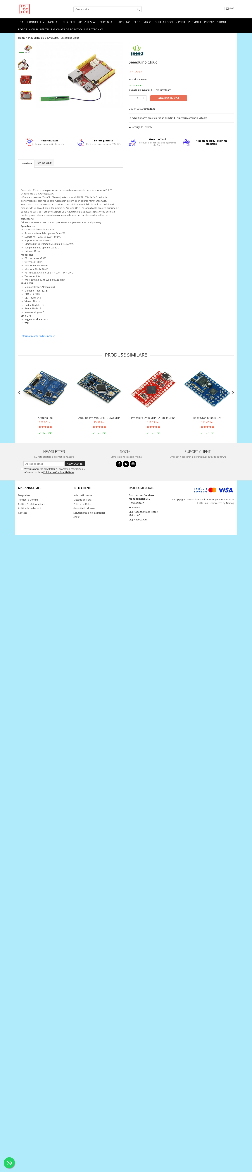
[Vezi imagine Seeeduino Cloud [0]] (26, 48)
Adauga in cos (168, 98)
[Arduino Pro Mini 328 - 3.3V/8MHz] (99, 389)
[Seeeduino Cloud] (79, 75)
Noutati (53, 22)
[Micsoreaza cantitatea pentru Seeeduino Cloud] (131, 98)
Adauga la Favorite (142, 127)
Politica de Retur (82, 504)
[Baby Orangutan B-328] (207, 389)
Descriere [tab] (26, 163)
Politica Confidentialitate (31, 504)
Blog (137, 22)
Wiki (27, 322)
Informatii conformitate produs (38, 336)
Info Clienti (82, 488)
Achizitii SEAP (87, 22)
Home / (23, 37)
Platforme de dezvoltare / (44, 37)
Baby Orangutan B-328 (207, 418)
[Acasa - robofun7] (36, 9)
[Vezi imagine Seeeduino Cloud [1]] (26, 64)
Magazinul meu (30, 488)
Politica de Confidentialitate (58, 472)
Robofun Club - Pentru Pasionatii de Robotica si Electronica (60, 29)
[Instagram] (133, 464)
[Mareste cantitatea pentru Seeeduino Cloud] (143, 98)
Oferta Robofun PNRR (170, 22)
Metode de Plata (82, 499)
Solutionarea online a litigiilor (89, 512)
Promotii (194, 22)
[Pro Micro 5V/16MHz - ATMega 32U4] (153, 389)
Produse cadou (215, 22)
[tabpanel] (79, 75)
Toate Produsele (30, 22)
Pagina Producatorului (37, 319)
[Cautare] (138, 9)
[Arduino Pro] (45, 389)
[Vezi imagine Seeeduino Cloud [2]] (26, 79)
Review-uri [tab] (44, 162)
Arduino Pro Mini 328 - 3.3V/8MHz (99, 418)
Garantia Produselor (84, 508)
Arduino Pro (45, 418)
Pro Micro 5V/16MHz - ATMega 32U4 (153, 418)
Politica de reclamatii (29, 508)
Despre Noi (24, 495)
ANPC (76, 517)
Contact (22, 512)
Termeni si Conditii (28, 499)
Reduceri (69, 22)
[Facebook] (119, 464)
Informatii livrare (82, 495)
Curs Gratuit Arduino (115, 22)
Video (147, 22)
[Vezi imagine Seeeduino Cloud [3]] (26, 95)
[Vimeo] (126, 464)
